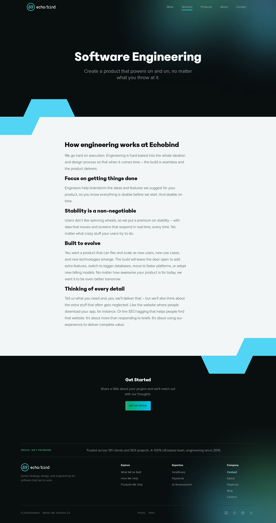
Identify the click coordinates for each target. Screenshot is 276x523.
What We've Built (131, 472)
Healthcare (179, 472)
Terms (152, 512)
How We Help (129, 478)
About (231, 478)
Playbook (233, 484)
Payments (178, 478)
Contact (232, 472)
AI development (182, 484)
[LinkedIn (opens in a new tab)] (226, 513)
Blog (230, 490)
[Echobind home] (35, 467)
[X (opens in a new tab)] (251, 513)
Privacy (141, 512)
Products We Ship (132, 484)
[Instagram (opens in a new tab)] (243, 513)
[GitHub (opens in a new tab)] (234, 513)
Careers (232, 497)
